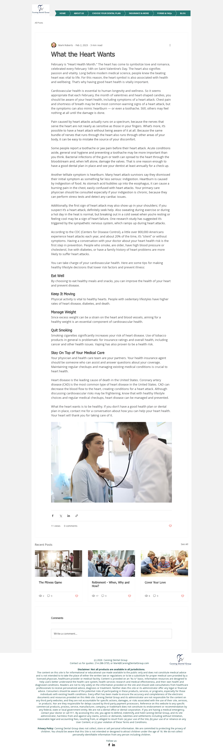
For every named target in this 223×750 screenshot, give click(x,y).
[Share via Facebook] (52, 515)
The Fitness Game (50, 582)
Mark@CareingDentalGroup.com (131, 663)
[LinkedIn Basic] (113, 744)
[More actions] (170, 45)
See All (184, 544)
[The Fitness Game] (58, 563)
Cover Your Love (155, 582)
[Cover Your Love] (164, 563)
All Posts (39, 22)
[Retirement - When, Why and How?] (111, 563)
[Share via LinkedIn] (68, 515)
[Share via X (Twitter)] (60, 515)
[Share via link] (76, 515)
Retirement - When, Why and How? (110, 584)
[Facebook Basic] (109, 744)
